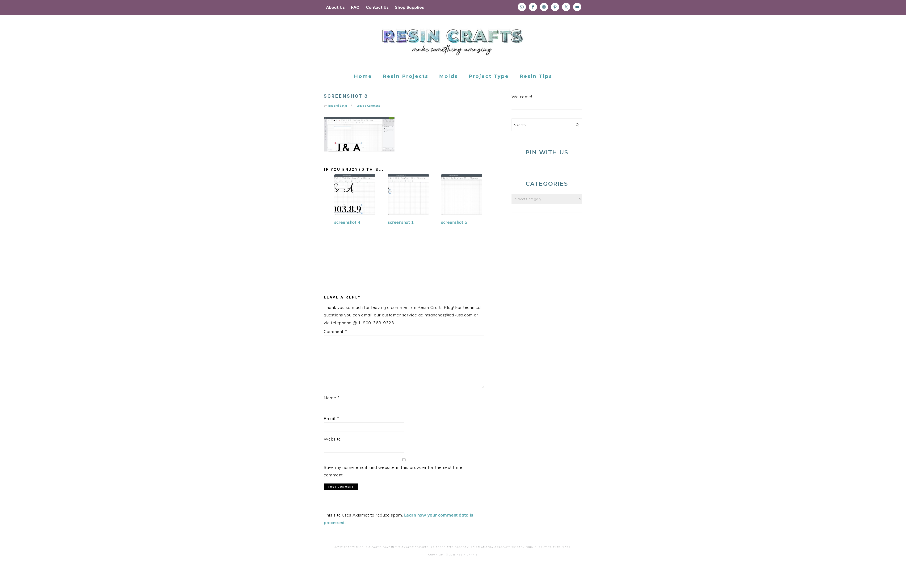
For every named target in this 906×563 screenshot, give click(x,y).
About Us (335, 7)
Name (332, 397)
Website (332, 439)
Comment (335, 331)
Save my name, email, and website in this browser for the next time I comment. (394, 471)
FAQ (355, 7)
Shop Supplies (409, 7)
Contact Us (377, 7)
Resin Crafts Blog (453, 46)
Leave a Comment (368, 105)
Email (331, 418)
